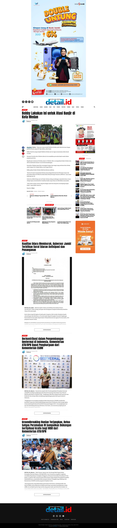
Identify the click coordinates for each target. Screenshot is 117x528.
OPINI (54, 107)
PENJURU (58, 107)
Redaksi (61, 519)
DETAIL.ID (29, 121)
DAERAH (41, 107)
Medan (35, 191)
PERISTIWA (63, 107)
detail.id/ (29, 147)
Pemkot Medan (41, 191)
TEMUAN (82, 107)
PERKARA (68, 107)
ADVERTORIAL (35, 107)
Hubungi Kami (73, 519)
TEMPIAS (77, 107)
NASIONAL (46, 107)
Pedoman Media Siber (54, 519)
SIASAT (73, 107)
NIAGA (50, 107)
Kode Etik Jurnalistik (45, 519)
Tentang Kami (66, 519)
